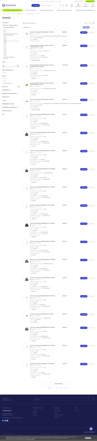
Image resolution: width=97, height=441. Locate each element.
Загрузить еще (58, 383)
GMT (37, 156)
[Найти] (66, 5)
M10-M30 (34, 182)
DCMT (4, 49)
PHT (37, 120)
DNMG (5, 39)
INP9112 (35, 212)
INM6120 (35, 176)
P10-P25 (34, 218)
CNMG (4, 37)
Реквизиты (56, 417)
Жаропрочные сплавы (58, 103)
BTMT (37, 138)
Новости (77, 410)
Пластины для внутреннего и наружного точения (10, 34)
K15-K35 (37, 60)
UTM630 (35, 39)
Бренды (35, 412)
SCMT (4, 29)
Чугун (66, 36)
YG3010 (35, 54)
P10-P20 (34, 377)
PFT (37, 228)
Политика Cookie (30, 439)
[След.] (67, 387)
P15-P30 (34, 127)
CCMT (4, 45)
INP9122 (35, 157)
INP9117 (35, 370)
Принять (88, 438)
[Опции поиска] (60, 5)
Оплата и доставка (58, 414)
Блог (76, 407)
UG (37, 90)
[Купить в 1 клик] (89, 32)
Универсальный (44, 123)
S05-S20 (34, 109)
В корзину (83, 32)
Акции (34, 414)
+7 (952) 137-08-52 (79, 1)
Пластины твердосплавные (10, 25)
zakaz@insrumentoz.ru (7, 415)
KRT (37, 210)
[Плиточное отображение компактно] (88, 23)
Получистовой (39, 37)
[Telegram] (5, 420)
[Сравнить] (91, 27)
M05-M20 (38, 109)
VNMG (4, 51)
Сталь (63, 36)
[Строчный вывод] (91, 23)
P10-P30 (34, 94)
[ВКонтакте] (3, 420)
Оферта (54, 433)
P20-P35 (34, 78)
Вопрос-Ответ (57, 410)
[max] (7, 420)
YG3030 (35, 73)
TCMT (4, 47)
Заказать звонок (90, 1)
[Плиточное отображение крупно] (85, 23)
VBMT (4, 55)
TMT (37, 174)
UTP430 (35, 106)
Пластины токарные (8, 27)
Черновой (45, 75)
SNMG (4, 53)
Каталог (35, 410)
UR (37, 72)
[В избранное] (94, 27)
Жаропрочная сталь (48, 103)
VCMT (4, 31)
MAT (37, 265)
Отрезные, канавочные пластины (9, 57)
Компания (56, 407)
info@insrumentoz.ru (7, 413)
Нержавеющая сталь (56, 36)
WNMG (5, 41)
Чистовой (42, 55)
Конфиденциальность (46, 433)
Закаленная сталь (48, 36)
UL (36, 52)
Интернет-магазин (38, 407)
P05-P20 (34, 60)
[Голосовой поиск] (63, 5)
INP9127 (35, 121)
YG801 (34, 91)
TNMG (4, 43)
